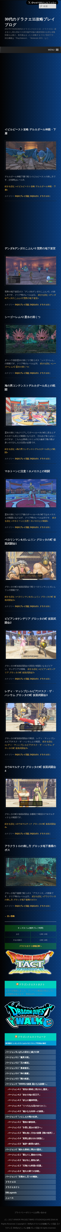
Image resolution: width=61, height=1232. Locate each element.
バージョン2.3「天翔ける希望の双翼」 (25, 1165)
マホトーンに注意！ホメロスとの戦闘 (27, 471)
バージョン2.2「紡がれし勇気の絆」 (24, 1160)
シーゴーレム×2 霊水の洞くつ (22, 317)
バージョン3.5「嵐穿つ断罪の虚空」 (24, 1144)
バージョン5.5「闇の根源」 (18, 1078)
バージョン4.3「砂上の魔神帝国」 (23, 1100)
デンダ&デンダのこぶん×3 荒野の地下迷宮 (30, 248)
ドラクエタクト (12, 1187)
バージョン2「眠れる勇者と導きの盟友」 (24, 1149)
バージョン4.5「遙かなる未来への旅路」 (26, 1111)
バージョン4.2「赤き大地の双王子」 (24, 1095)
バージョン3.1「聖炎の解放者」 (22, 1122)
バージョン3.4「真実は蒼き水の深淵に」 (26, 1138)
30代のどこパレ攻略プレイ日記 (26, 1228)
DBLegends (11, 1192)
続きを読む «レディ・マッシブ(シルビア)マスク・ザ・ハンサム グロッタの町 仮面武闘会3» (29, 744)
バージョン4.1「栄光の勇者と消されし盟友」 (28, 1089)
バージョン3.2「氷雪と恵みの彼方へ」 (25, 1127)
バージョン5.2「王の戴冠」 (18, 1063)
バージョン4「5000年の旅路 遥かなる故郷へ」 (26, 1084)
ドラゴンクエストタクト (32, 984)
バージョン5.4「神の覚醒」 (18, 1073)
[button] (51, 50)
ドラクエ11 (44, 196)
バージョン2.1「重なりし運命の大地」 (25, 1155)
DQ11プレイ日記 (22, 196)
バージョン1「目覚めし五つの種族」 (22, 1176)
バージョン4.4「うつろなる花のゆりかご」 (27, 1106)
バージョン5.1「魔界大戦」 (18, 1057)
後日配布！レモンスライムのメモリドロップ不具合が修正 (25, 1043)
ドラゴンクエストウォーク (32, 1037)
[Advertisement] (30, 84)
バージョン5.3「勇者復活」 (18, 1068)
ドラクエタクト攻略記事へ (30, 946)
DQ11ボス (34, 196)
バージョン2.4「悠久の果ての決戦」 (24, 1171)
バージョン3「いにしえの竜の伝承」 (22, 1117)
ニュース (9, 1198)
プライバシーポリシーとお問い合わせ (30, 1212)
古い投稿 (10, 916)
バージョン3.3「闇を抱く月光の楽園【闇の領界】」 (31, 1133)
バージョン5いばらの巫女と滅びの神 (22, 1052)
